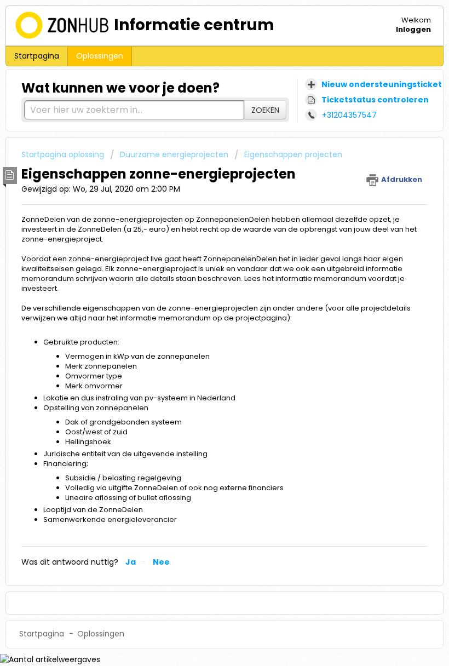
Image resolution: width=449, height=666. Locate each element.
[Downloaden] (204, 327)
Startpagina (36, 55)
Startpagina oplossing (63, 154)
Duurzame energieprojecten (174, 154)
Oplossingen (99, 55)
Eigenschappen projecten (293, 154)
